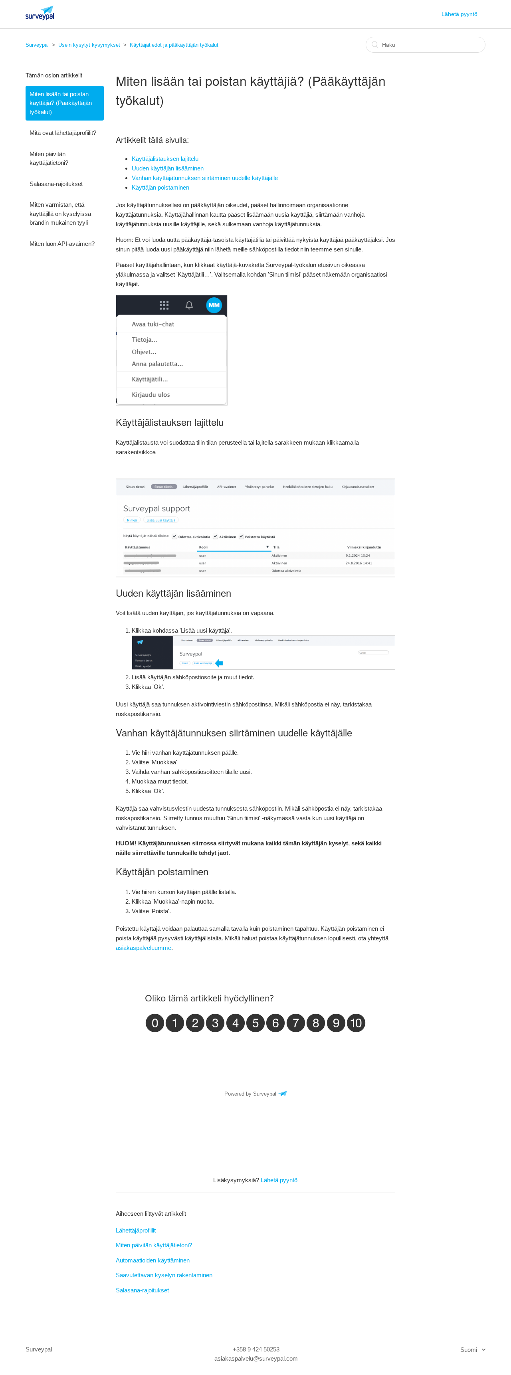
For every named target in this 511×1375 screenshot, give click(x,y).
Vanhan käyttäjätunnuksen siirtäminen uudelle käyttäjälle (205, 177)
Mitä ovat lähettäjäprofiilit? (63, 132)
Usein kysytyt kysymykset (89, 45)
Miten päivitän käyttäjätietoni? (49, 158)
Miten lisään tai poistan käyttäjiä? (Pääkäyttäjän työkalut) (61, 103)
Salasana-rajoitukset (56, 183)
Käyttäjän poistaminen (160, 187)
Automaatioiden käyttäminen (153, 1260)
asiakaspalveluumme (143, 947)
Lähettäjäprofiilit (136, 1230)
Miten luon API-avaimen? (62, 243)
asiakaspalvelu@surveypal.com (256, 1358)
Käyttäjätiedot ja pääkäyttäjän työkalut (174, 45)
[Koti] (40, 18)
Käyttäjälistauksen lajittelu (165, 158)
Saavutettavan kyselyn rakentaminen (164, 1275)
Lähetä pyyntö (459, 14)
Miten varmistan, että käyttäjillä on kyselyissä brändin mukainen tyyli (60, 213)
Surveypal (37, 45)
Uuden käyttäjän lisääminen (168, 168)
